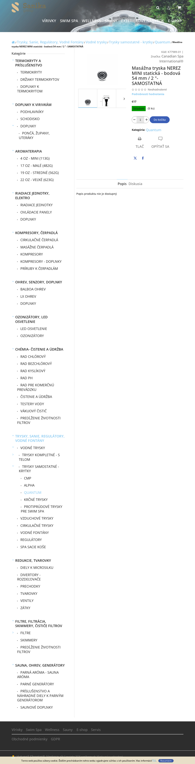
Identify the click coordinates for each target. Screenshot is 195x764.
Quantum (32, 492)
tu (154, 760)
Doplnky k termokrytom (29, 88)
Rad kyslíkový (32, 371)
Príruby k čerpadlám (38, 268)
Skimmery (28, 640)
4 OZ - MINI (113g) (34, 158)
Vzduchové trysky (36, 518)
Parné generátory (36, 684)
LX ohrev (27, 296)
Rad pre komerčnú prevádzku (35, 387)
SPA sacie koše (32, 547)
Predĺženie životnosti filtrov (39, 420)
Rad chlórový (32, 356)
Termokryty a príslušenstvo (28, 62)
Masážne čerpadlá (36, 247)
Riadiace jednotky (36, 205)
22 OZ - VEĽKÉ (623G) (36, 179)
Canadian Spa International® (171, 58)
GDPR (55, 739)
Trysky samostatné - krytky (39, 468)
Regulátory (30, 539)
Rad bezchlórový (35, 363)
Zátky (24, 608)
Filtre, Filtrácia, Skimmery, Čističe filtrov (38, 623)
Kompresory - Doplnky (40, 261)
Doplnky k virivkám (33, 104)
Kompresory (31, 254)
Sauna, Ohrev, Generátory (40, 665)
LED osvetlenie (33, 328)
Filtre (25, 633)
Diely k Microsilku (36, 567)
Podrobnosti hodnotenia (148, 94)
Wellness (52, 729)
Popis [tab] (122, 183)
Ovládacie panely (35, 212)
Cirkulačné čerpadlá (38, 240)
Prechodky (29, 586)
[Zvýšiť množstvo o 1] (146, 119)
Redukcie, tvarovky (33, 560)
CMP (27, 478)
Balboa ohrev (32, 289)
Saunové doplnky (36, 707)
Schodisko (29, 118)
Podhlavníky (31, 111)
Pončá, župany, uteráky (34, 135)
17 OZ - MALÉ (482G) (36, 165)
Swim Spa (34, 729)
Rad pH (26, 378)
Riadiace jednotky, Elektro (32, 195)
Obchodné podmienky (29, 739)
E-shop (82, 729)
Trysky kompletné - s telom (39, 457)
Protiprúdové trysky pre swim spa (41, 508)
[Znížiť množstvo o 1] (134, 119)
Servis (96, 729)
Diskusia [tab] (135, 183)
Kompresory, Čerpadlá (36, 232)
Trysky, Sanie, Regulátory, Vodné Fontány (40, 438)
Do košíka (160, 119)
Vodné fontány (34, 532)
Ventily (26, 600)
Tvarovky (28, 593)
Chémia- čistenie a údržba (39, 349)
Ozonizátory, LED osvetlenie (31, 319)
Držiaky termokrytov (39, 79)
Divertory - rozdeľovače (29, 576)
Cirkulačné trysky (36, 525)
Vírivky (17, 729)
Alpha (28, 485)
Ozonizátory (31, 335)
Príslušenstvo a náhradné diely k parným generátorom (40, 695)
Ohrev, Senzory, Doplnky (38, 282)
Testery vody (31, 404)
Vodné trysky (32, 447)
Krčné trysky (35, 499)
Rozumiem (166, 760)
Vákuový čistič (33, 411)
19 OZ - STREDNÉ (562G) (39, 172)
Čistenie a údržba (35, 396)
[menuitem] (49, 20)
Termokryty (30, 72)
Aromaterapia (28, 151)
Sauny (68, 729)
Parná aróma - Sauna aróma (38, 674)
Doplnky (27, 126)
